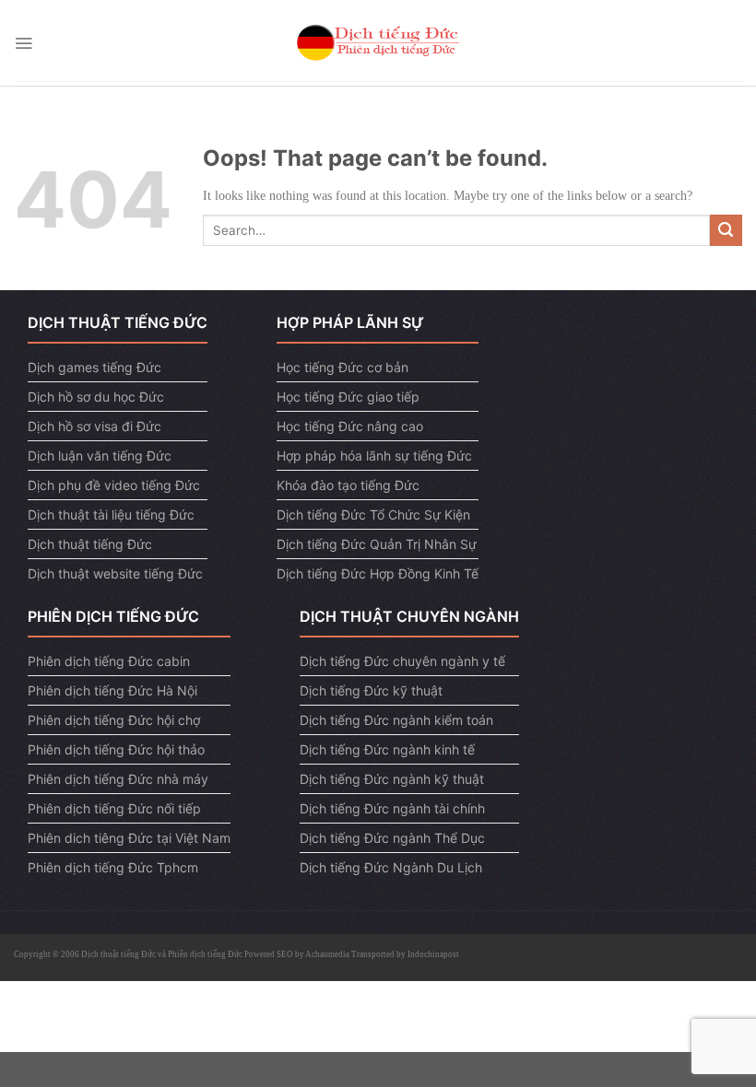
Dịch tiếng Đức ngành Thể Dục (392, 838)
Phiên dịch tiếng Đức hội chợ (114, 720)
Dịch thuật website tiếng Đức (115, 573)
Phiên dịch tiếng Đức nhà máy (118, 779)
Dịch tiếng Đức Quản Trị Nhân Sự (377, 544)
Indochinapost (433, 954)
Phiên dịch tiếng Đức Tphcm (113, 867)
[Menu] (23, 43)
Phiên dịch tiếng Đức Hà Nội (112, 690)
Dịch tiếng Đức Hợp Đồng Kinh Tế (377, 573)
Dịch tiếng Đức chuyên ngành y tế (402, 661)
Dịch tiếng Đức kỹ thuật (371, 690)
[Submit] (726, 231)
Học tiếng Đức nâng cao (350, 426)
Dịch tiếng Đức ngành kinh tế (387, 749)
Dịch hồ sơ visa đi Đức (94, 426)
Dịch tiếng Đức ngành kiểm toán (396, 720)
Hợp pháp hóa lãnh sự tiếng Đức (374, 455)
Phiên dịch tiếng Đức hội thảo (116, 749)
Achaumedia (327, 954)
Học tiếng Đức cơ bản (342, 367)
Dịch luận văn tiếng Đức (99, 455)
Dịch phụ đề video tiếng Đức (114, 485)
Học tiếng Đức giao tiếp (348, 396)
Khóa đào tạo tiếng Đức (348, 485)
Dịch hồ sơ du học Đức (96, 396)
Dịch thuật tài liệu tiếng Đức (111, 514)
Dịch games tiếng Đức (94, 367)
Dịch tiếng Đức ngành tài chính (392, 808)
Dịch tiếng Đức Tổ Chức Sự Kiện (373, 514)
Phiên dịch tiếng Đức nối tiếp (114, 808)
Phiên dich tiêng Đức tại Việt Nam (129, 838)
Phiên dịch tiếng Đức (205, 954)
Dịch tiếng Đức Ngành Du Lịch (391, 867)
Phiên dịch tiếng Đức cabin (109, 661)
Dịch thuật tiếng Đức (90, 544)
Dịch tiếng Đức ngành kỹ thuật (392, 779)
